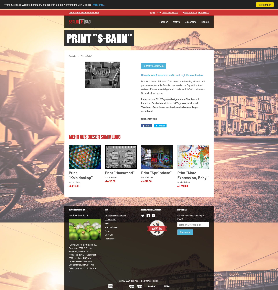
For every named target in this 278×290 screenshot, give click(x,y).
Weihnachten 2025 (78, 215)
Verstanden (265, 4)
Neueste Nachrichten (77, 209)
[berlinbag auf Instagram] (153, 216)
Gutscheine (190, 21)
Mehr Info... (99, 5)
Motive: (204, 12)
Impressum (110, 238)
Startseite (72, 56)
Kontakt (205, 21)
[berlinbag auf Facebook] (148, 216)
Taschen (163, 21)
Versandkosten (112, 227)
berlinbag (135, 280)
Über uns (109, 234)
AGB (107, 223)
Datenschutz (110, 219)
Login (152, 12)
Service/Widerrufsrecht (115, 215)
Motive (176, 21)
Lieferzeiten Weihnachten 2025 (84, 12)
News (107, 230)
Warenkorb (190, 12)
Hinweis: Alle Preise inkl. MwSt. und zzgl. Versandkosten (172, 75)
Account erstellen (170, 12)
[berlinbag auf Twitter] (142, 216)
